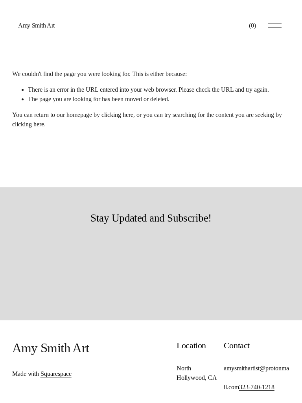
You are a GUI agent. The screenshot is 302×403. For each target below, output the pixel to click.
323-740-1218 (256, 387)
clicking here (117, 114)
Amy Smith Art (36, 25)
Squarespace (56, 373)
